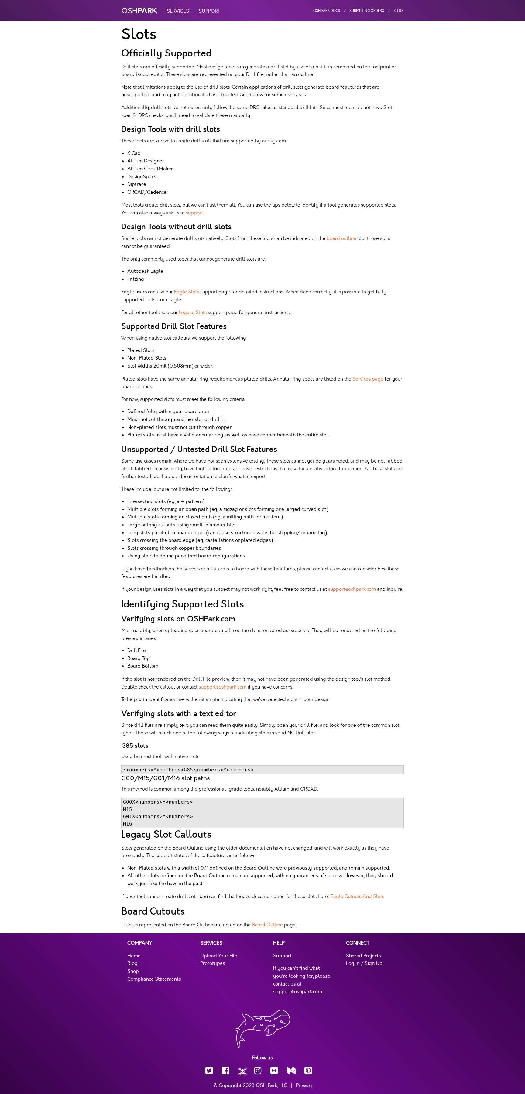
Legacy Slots (193, 312)
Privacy (304, 1085)
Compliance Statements (154, 979)
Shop (133, 971)
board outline (341, 238)
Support (209, 11)
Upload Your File (218, 955)
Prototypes (212, 963)
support (194, 213)
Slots (398, 11)
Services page (367, 379)
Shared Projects (363, 955)
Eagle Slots (186, 292)
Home (134, 955)
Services (178, 11)
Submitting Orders (366, 11)
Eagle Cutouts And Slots (357, 896)
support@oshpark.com (352, 589)
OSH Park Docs (326, 11)
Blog (132, 963)
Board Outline (267, 924)
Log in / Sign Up (364, 963)
